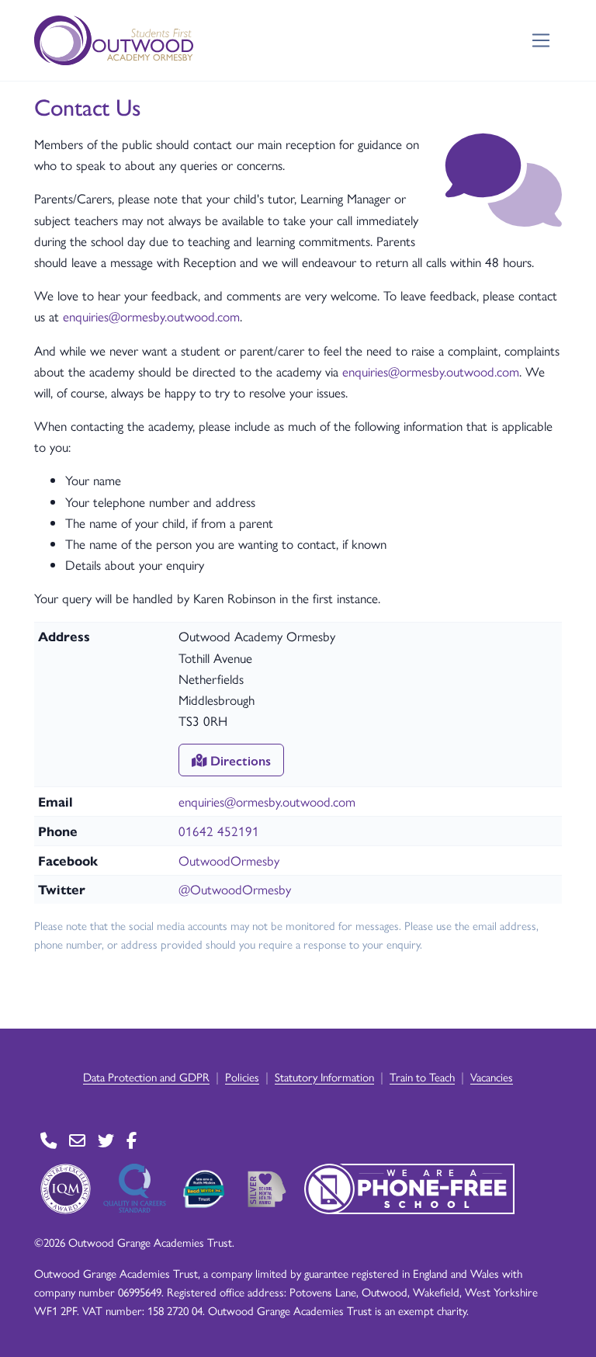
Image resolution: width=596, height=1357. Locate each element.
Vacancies (491, 1076)
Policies (242, 1076)
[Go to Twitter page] (106, 1140)
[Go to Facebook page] (131, 1140)
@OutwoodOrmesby (234, 889)
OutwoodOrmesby (228, 860)
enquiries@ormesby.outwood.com (151, 316)
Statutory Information (324, 1076)
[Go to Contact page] (48, 1140)
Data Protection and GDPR (146, 1076)
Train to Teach (422, 1076)
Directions (238, 760)
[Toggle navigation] (541, 41)
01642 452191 (218, 830)
